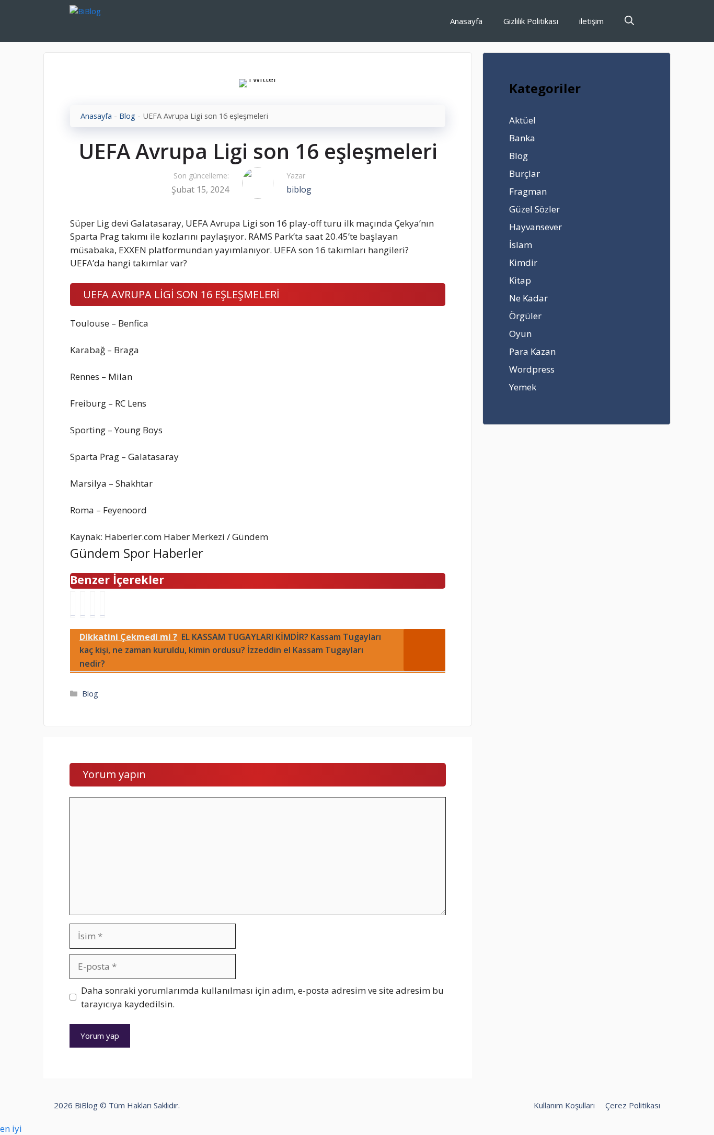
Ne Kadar (528, 298)
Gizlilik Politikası (530, 21)
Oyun (520, 334)
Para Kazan (532, 351)
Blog (127, 116)
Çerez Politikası (632, 1105)
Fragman (528, 191)
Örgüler (525, 316)
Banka (522, 138)
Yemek (522, 387)
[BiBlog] (101, 21)
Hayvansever (535, 227)
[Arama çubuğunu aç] (629, 21)
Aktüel (522, 120)
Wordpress (532, 369)
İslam (520, 245)
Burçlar (524, 173)
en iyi (11, 1128)
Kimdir (523, 262)
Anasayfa (466, 21)
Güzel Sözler (534, 209)
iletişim (591, 21)
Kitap (520, 280)
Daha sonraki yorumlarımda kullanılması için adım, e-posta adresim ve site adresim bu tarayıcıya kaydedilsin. (262, 997)
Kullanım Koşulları (564, 1105)
